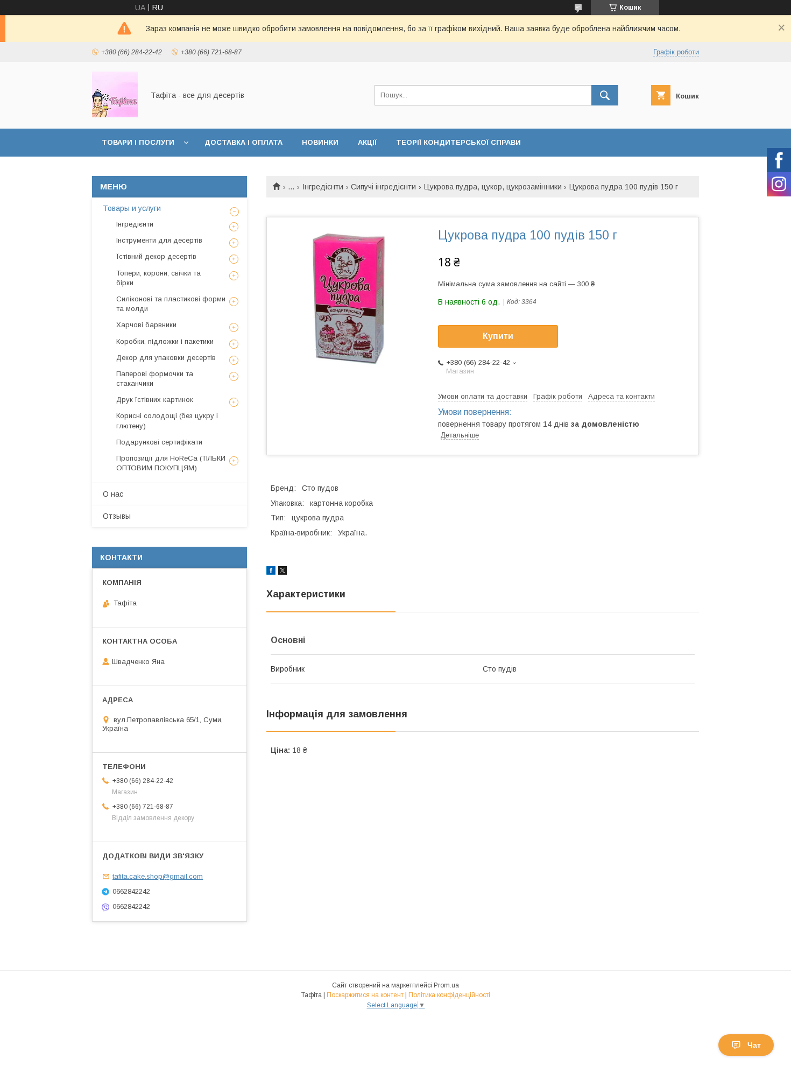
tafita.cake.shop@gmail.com (157, 876)
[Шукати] (604, 95)
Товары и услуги (132, 208)
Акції (367, 142)
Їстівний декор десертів (156, 256)
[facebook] (271, 572)
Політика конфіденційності (449, 995)
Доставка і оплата (243, 142)
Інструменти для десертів (159, 240)
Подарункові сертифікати (159, 442)
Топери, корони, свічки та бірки (158, 278)
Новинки (320, 142)
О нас (113, 494)
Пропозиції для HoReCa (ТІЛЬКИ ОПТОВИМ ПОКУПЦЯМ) (170, 463)
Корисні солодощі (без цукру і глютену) (167, 420)
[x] (282, 572)
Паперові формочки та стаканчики (154, 378)
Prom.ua (446, 985)
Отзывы (117, 516)
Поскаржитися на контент (365, 995)
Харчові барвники (146, 325)
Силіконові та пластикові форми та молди (170, 304)
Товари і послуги (138, 142)
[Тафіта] (115, 114)
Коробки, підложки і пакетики (165, 341)
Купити (498, 336)
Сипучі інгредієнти (383, 186)
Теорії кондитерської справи (458, 142)
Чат (754, 1045)
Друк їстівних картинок (154, 400)
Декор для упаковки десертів (166, 358)
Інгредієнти (322, 186)
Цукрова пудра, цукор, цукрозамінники (493, 186)
